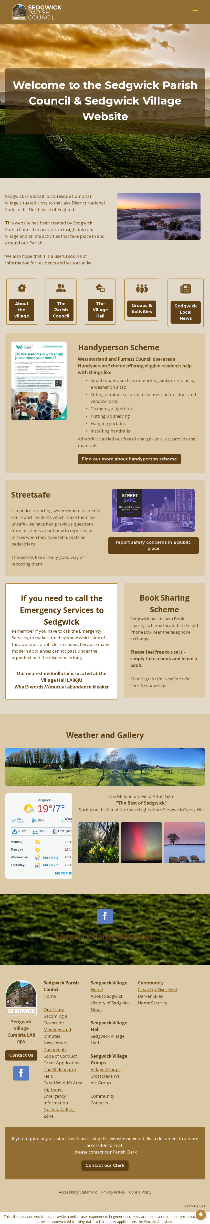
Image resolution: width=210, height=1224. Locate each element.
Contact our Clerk (105, 1165)
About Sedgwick (107, 996)
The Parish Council (61, 309)
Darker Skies (150, 996)
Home (50, 996)
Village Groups (106, 1069)
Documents (55, 1049)
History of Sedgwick (111, 1003)
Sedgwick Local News (186, 312)
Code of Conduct (60, 1056)
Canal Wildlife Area (63, 1083)
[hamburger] (195, 9)
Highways (54, 1089)
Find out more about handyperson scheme (129, 459)
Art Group (101, 1083)
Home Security (152, 1003)
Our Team (54, 1009)
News (96, 1009)
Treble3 (199, 1206)
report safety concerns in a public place (153, 545)
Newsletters (55, 1043)
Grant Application (62, 1063)
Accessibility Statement (78, 1192)
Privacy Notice (113, 1192)
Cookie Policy (140, 1192)
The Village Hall (100, 309)
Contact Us (21, 1055)
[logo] (38, 12)
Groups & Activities (141, 308)
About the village (21, 309)
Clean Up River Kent (157, 989)
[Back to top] (201, 1215)
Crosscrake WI (105, 1076)
